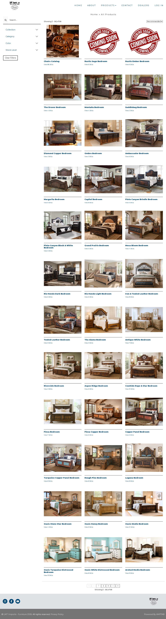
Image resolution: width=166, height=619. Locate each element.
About (91, 5)
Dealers (143, 5)
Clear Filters (10, 58)
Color (8, 43)
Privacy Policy (57, 614)
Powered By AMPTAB (154, 614)
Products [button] (108, 5)
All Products (108, 14)
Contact (127, 5)
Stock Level (11, 50)
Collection (10, 30)
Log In (159, 5)
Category (10, 36)
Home (78, 5)
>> (118, 586)
